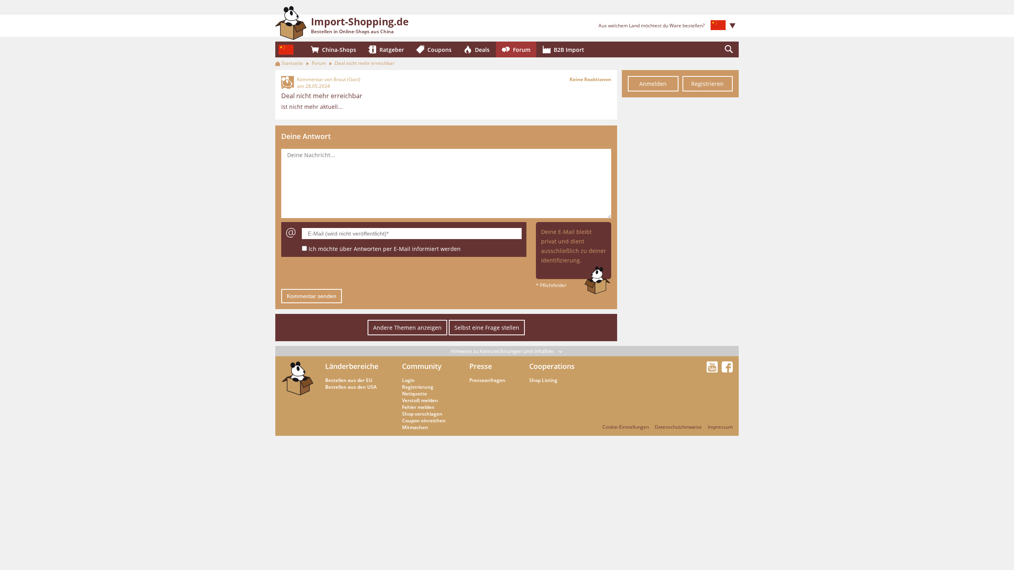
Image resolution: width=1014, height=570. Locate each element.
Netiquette (414, 393)
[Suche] (729, 49)
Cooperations (552, 366)
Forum (319, 63)
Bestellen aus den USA (351, 387)
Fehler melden (418, 407)
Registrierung (417, 387)
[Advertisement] (680, 221)
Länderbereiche (351, 366)
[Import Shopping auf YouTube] (713, 370)
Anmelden (653, 83)
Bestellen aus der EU (348, 380)
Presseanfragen (487, 380)
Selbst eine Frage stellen (486, 327)
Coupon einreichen (424, 420)
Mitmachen (415, 427)
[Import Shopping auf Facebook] (727, 370)
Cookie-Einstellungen (625, 427)
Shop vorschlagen (422, 413)
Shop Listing (543, 380)
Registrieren (707, 83)
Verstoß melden (420, 400)
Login (408, 380)
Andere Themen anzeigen (407, 327)
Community (422, 366)
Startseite (292, 63)
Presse (480, 366)
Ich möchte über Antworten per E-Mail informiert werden (385, 249)
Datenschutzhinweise (678, 427)
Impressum (720, 427)
